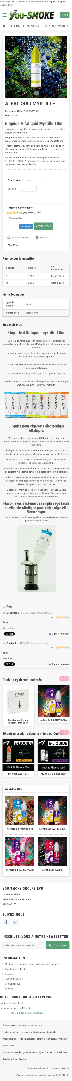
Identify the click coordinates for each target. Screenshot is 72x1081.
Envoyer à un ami (20, 237)
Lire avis (27, 226)
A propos (9, 974)
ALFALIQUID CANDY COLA (53, 720)
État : (7, 115)
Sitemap (9, 988)
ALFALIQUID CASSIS (52, 870)
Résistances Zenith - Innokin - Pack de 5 (18, 721)
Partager (14, 245)
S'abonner (59, 945)
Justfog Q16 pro (55, 141)
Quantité (12, 188)
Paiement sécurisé (14, 979)
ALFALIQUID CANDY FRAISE (20, 870)
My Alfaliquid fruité (18, 774)
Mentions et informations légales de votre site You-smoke (33, 964)
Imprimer (44, 237)
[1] (8, 213)
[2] (11, 213)
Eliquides (16, 26)
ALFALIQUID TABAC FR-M (20, 829)
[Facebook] (6, 922)
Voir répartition (16, 218)
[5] (20, 213)
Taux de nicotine (16, 180)
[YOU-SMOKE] (32, 15)
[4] (17, 213)
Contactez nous (12, 984)
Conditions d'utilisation (16, 969)
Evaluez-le (44, 226)
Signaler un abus (60, 633)
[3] (14, 213)
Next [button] (66, 678)
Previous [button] (61, 678)
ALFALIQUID (33, 26)
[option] (18, 705)
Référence (10, 111)
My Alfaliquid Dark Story (53, 774)
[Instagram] (15, 922)
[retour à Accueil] (4, 25)
